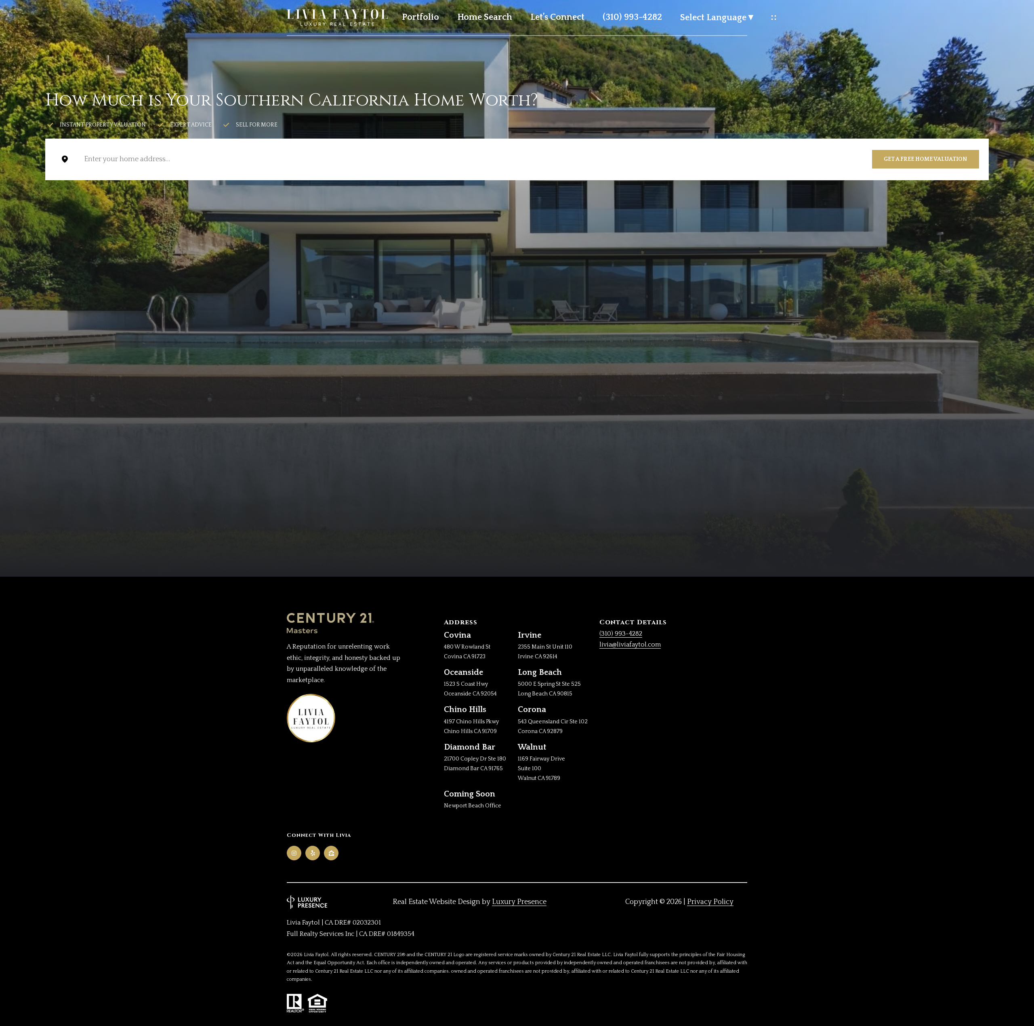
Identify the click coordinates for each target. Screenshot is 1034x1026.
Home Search (484, 17)
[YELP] (312, 853)
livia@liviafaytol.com (630, 644)
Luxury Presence (519, 902)
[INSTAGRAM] (294, 853)
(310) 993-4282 (632, 17)
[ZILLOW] (331, 853)
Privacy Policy (710, 902)
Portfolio (420, 17)
